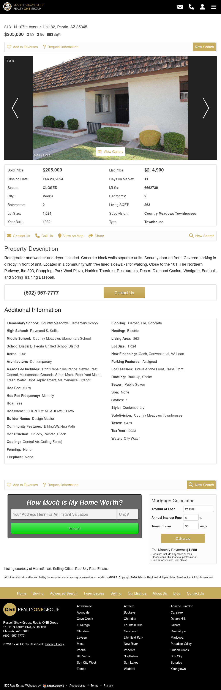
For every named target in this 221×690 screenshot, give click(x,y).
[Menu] (213, 6)
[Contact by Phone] (191, 6)
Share (99, 235)
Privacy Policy (54, 644)
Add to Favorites (25, 46)
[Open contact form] (180, 6)
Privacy (108, 685)
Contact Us (21, 235)
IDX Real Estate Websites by (23, 685)
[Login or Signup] (202, 6)
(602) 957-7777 (41, 292)
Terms (94, 685)
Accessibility (77, 685)
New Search (204, 46)
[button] (14, 108)
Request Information (62, 46)
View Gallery (113, 151)
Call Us (47, 235)
